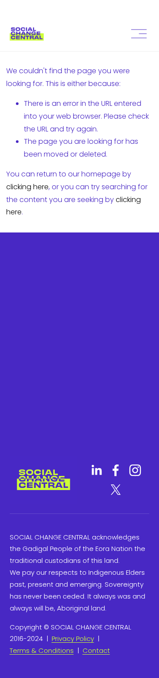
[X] (116, 489)
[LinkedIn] (96, 470)
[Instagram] (135, 470)
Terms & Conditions (42, 650)
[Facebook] (116, 470)
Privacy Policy (73, 638)
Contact (96, 650)
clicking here (27, 187)
